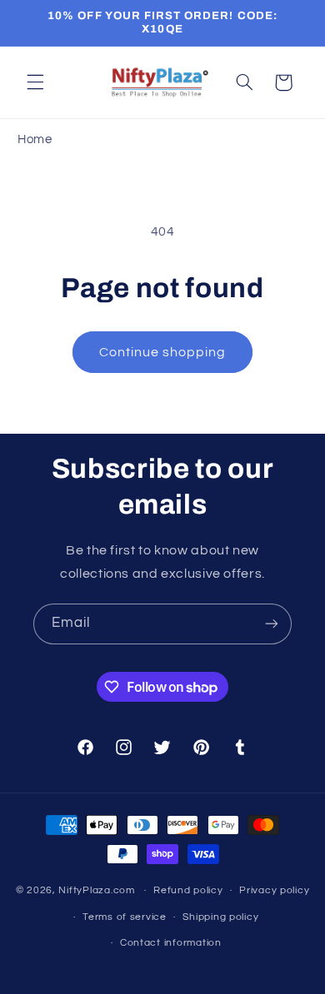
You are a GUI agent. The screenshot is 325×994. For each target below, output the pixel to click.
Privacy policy (274, 890)
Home (35, 139)
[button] (35, 82)
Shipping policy (220, 917)
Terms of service (124, 917)
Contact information (171, 942)
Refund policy (188, 890)
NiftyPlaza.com (96, 890)
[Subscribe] (271, 624)
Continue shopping (163, 352)
